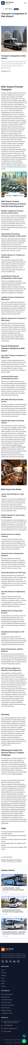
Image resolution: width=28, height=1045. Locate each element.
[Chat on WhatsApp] (24, 1041)
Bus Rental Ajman (17, 774)
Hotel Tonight (4, 823)
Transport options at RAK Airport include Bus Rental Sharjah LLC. (13, 844)
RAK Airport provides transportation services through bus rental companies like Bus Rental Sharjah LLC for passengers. (13, 837)
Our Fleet (3, 972)
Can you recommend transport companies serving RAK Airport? (13, 832)
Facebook (10, 860)
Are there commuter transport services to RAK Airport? (14, 840)
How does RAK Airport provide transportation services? (13, 836)
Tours (2, 978)
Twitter (4, 860)
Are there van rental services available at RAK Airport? (14, 848)
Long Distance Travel (6, 1013)
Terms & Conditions (18, 1042)
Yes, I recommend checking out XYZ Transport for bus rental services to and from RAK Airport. (13, 833)
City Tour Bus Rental (6, 999)
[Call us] (24, 1036)
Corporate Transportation (7, 1005)
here (7, 340)
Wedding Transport (6, 1010)
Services (3, 975)
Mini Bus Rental (5, 997)
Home (2, 970)
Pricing (3, 980)
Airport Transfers (5, 1007)
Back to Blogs (8, 8)
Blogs (2, 983)
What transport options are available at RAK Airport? (13, 844)
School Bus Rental (6, 1002)
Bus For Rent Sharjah (7, 994)
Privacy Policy (8, 1042)
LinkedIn (18, 860)
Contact (3, 986)
